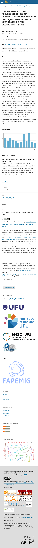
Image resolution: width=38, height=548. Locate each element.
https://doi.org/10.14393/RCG (15, 299)
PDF (5, 181)
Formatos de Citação (8, 279)
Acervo (8, 6)
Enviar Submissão (9, 287)
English (5, 394)
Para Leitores (6, 410)
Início (3, 6)
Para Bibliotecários (7, 416)
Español (5, 397)
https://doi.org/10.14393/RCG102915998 (17, 44)
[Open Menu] (2, 2)
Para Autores (6, 413)
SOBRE (25, 475)
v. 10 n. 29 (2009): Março (19, 6)
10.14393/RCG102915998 (24, 270)
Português (6, 399)
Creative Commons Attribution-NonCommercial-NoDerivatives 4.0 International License (19, 224)
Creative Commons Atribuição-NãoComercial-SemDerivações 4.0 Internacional (19, 482)
